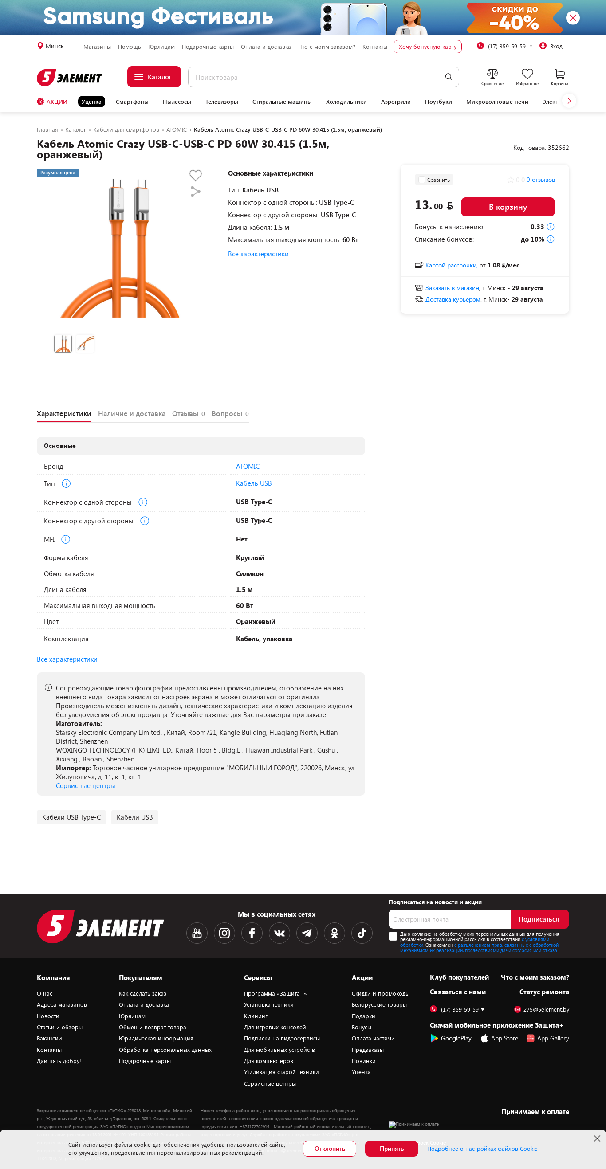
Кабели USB (135, 816)
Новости (48, 1016)
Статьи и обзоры (60, 1027)
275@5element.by (546, 1009)
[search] (449, 77)
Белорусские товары (379, 1004)
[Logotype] (70, 77)
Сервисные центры (85, 785)
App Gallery (553, 1038)
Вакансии (49, 1038)
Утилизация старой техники (281, 1072)
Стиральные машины (282, 101)
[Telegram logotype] (307, 933)
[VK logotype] (279, 933)
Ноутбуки (438, 101)
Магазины (97, 47)
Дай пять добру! (59, 1061)
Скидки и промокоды (380, 993)
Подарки (363, 1016)
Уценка (92, 102)
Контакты (374, 47)
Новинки (364, 1061)
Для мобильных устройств (279, 1050)
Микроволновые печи (497, 101)
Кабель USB (254, 483)
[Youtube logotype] (197, 933)
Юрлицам (161, 47)
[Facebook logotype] (252, 933)
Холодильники (346, 101)
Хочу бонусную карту (427, 47)
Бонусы (361, 1027)
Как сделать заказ (142, 993)
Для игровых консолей (275, 1027)
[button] (569, 101)
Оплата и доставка (266, 47)
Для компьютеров (268, 1061)
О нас (44, 993)
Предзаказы (368, 1050)
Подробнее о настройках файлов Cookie (482, 1149)
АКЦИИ (57, 102)
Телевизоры (221, 101)
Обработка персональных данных (165, 1050)
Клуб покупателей (459, 977)
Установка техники (269, 1004)
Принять (392, 1148)
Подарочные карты (208, 47)
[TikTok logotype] (362, 933)
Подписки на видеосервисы (282, 1038)
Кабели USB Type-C (71, 816)
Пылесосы (177, 101)
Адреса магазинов (62, 1004)
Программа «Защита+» (275, 993)
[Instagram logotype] (224, 933)
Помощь (129, 47)
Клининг (256, 1016)
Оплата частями (373, 1038)
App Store (504, 1038)
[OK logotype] (334, 933)
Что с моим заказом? (326, 47)
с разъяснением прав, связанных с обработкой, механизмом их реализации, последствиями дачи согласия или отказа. (479, 947)
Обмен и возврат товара (152, 1027)
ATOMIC (248, 466)
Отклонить (330, 1148)
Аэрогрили (396, 101)
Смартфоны (132, 101)
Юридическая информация (156, 1038)
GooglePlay (456, 1038)
